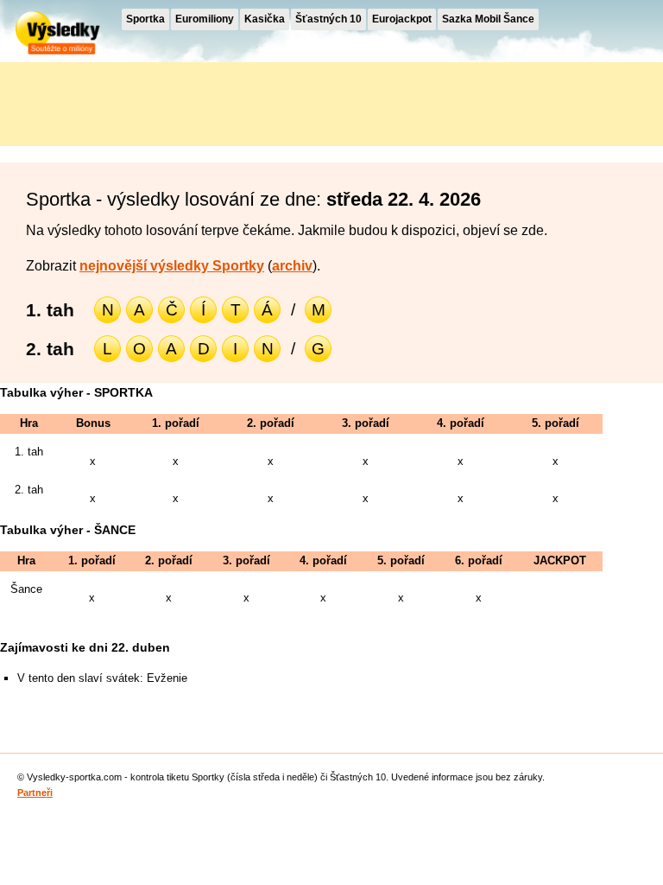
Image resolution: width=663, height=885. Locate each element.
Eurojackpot (402, 19)
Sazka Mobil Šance (488, 19)
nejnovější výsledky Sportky (171, 265)
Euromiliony (204, 19)
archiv (292, 265)
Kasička (264, 19)
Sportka (145, 19)
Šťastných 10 (328, 19)
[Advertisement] (155, 101)
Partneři (35, 792)
